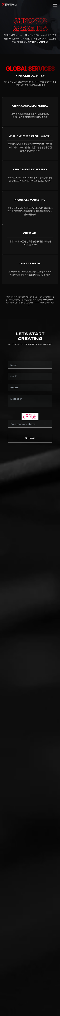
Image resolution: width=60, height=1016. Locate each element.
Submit (30, 438)
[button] (55, 5)
